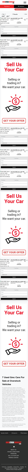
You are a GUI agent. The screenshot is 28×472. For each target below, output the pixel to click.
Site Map (22, 466)
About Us (13, 449)
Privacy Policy (16, 466)
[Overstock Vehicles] (8, 2)
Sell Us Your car (13, 455)
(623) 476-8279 (5, 433)
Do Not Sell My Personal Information (15, 467)
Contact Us (15, 433)
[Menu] (25, 3)
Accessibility (9, 466)
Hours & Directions (13, 451)
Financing (13, 453)
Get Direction (24, 433)
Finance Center (13, 457)
